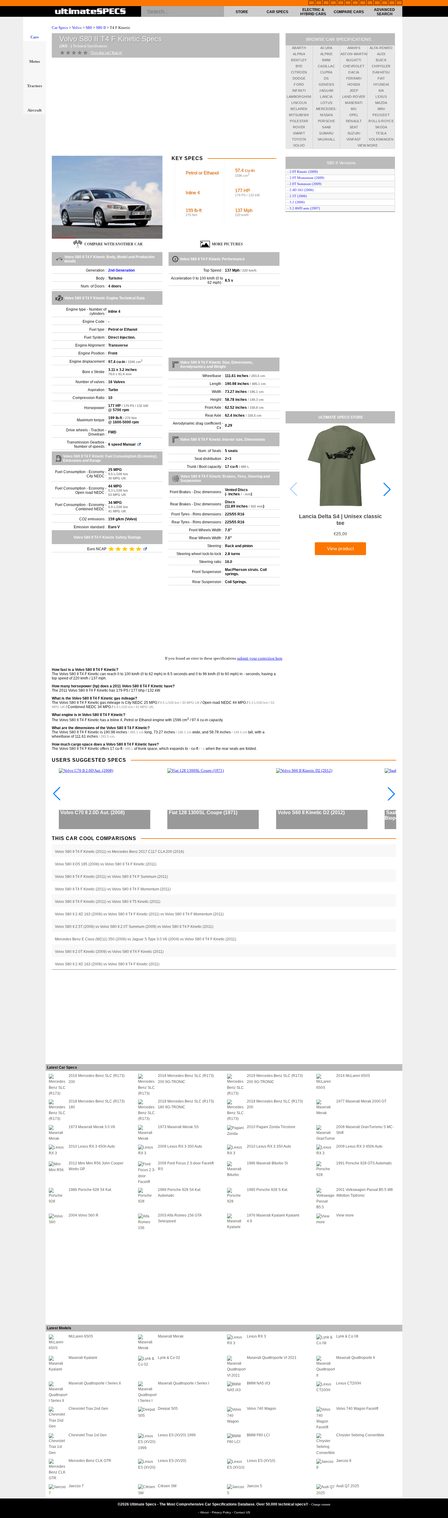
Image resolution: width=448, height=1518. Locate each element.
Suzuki (353, 133)
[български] (370, 3)
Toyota (299, 139)
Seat (354, 127)
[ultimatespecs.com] (90, 12)
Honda (353, 84)
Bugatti (353, 60)
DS (326, 78)
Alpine (326, 54)
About (205, 1512)
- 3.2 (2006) (296, 202)
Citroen (299, 72)
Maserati (353, 103)
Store (242, 12)
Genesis (326, 84)
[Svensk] (333, 3)
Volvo (77, 27)
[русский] (355, 3)
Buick (381, 60)
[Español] (348, 3)
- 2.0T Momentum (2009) (305, 178)
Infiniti (299, 90)
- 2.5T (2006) (297, 196)
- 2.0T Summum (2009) (304, 184)
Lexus (381, 96)
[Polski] (385, 3)
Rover (299, 127)
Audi (381, 54)
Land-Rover (353, 96)
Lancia (326, 96)
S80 (89, 27)
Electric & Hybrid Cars (313, 12)
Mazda (381, 103)
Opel (353, 115)
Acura (326, 48)
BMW (326, 60)
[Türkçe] (399, 3)
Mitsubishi (299, 115)
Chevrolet (353, 66)
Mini (381, 109)
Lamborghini (299, 96)
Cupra (326, 72)
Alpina (299, 54)
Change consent (320, 1504)
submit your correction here (260, 658)
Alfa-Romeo (381, 48)
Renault (354, 121)
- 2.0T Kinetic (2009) (302, 171)
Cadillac (326, 66)
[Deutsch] (326, 3)
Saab (326, 127)
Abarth (299, 48)
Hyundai (381, 84)
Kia (381, 90)
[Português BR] (392, 3)
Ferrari (353, 78)
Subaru (326, 133)
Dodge (299, 78)
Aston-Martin (353, 54)
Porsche (326, 121)
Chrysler (381, 66)
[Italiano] (363, 3)
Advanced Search (384, 12)
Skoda (381, 127)
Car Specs (277, 12)
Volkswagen (381, 139)
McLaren (298, 109)
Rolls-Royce (381, 121)
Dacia (353, 72)
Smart (299, 133)
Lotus (326, 103)
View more (367, 145)
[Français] (319, 3)
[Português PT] (341, 3)
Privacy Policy (222, 1512)
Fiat (381, 78)
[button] (387, 489)
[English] (311, 3)
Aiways (353, 48)
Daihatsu (381, 72)
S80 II (101, 27)
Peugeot (380, 115)
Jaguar (326, 90)
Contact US (242, 1512)
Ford (299, 84)
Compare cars (349, 12)
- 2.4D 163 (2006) (300, 190)
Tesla (381, 133)
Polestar (299, 121)
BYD (299, 66)
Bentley (299, 60)
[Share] (441, 388)
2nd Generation (121, 270)
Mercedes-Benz (326, 109)
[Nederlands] (377, 3)
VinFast (354, 139)
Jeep (354, 90)
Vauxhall (326, 139)
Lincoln (299, 103)
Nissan (326, 115)
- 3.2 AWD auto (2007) (303, 208)
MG (354, 109)
